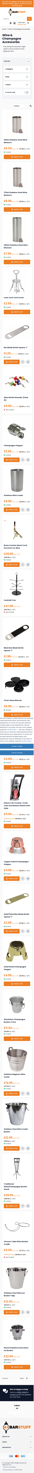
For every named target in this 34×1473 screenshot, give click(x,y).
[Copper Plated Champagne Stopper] (17, 846)
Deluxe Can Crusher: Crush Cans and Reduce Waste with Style (17, 805)
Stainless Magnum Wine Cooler (14, 1075)
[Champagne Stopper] (17, 430)
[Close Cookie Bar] (32, 719)
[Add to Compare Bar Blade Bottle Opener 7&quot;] (28, 362)
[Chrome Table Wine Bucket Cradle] (17, 1226)
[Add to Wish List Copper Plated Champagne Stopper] (22, 878)
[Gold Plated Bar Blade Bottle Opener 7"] (17, 898)
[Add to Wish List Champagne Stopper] (22, 460)
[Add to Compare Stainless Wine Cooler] (28, 509)
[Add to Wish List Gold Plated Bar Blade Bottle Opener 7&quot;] (22, 931)
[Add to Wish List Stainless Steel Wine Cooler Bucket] (22, 1148)
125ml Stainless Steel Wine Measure (15, 141)
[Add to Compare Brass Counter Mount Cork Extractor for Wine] (28, 564)
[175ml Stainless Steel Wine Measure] (17, 177)
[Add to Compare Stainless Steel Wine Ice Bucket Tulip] (28, 1312)
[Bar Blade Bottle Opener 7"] (17, 332)
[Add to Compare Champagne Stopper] (28, 460)
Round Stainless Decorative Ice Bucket (16, 1349)
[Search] (29, 19)
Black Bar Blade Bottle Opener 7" (14, 649)
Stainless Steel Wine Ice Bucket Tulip (14, 1294)
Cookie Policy (12, 730)
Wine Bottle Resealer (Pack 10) (16, 398)
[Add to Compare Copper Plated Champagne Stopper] (28, 878)
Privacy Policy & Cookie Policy (12, 1470)
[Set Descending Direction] (30, 106)
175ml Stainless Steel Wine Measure (15, 193)
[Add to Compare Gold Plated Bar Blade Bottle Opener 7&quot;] (28, 931)
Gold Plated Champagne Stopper (15, 968)
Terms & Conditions (9, 1467)
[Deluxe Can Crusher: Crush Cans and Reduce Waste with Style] (17, 787)
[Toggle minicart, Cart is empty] (14, 23)
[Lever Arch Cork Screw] (17, 282)
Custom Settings (17, 753)
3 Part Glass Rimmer (13, 700)
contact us (14, 1395)
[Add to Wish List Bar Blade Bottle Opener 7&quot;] (22, 362)
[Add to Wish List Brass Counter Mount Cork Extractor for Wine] (22, 564)
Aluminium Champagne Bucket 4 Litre (14, 1020)
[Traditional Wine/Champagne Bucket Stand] (17, 1168)
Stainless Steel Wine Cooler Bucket (16, 1130)
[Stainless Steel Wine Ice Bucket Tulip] (17, 1277)
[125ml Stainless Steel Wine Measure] (17, 124)
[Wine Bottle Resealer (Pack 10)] (17, 382)
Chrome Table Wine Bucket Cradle (16, 1242)
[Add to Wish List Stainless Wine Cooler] (22, 509)
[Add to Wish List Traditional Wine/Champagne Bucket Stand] (22, 1206)
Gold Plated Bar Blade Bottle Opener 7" (16, 915)
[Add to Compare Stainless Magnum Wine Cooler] (28, 1093)
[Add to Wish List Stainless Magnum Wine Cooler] (22, 1093)
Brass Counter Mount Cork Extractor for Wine (15, 546)
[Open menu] (28, 23)
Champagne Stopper (13, 445)
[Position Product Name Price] (20, 106)
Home (4, 29)
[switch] (17, 92)
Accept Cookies (17, 746)
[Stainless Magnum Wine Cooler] (17, 1059)
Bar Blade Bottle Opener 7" (16, 347)
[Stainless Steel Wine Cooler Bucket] (17, 1113)
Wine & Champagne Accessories (19, 29)
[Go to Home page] (17, 12)
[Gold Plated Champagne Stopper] (17, 951)
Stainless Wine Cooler (13, 495)
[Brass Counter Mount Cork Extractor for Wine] (17, 530)
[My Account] (10, 23)
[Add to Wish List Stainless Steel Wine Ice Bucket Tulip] (22, 1312)
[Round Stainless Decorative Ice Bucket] (17, 1332)
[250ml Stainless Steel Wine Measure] (17, 229)
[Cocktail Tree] (17, 584)
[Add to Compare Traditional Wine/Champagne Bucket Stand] (28, 1206)
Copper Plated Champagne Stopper (16, 862)
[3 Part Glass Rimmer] (17, 685)
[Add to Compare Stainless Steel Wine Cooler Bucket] (28, 1148)
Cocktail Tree (10, 600)
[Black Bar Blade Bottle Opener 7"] (17, 632)
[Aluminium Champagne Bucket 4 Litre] (17, 1004)
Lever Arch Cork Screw (14, 297)
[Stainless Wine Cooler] (17, 480)
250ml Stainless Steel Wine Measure (16, 246)
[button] (17, 1436)
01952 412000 (22, 1392)
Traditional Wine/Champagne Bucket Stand (15, 1186)
